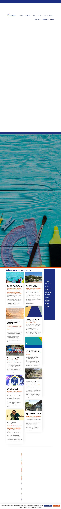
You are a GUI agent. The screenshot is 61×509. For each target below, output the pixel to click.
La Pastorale (47, 294)
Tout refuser (56, 505)
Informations (9, 292)
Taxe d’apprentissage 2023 (33, 414)
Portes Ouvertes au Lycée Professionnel (33, 350)
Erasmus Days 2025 (13, 358)
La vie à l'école (14, 292)
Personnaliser (23, 507)
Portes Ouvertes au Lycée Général (33, 382)
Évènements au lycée (29, 384)
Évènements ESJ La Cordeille (12, 359)
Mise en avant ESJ (18, 293)
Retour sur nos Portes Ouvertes (31, 286)
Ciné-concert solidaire (11, 423)
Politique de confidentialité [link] (34, 507)
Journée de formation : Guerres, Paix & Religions (14, 322)
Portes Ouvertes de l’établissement (33, 320)
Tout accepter (48, 505)
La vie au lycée (12, 293)
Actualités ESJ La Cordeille (11, 288)
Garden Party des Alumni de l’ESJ (13, 389)
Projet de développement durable (48, 300)
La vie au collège (10, 327)
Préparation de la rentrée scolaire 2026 (14, 286)
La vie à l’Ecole (48, 283)
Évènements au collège (14, 289)
